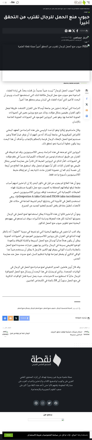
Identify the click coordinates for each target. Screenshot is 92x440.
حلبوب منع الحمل (49, 308)
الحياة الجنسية (66, 308)
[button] (8, 435)
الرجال (59, 308)
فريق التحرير (77, 37)
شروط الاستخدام (34, 435)
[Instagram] (43, 403)
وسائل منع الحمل (23, 308)
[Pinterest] (36, 403)
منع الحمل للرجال (36, 308)
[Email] (70, 31)
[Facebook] (56, 403)
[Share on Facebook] (77, 31)
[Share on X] (73, 31)
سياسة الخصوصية (50, 435)
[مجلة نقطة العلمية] (80, 2)
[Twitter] (49, 403)
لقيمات (86, 12)
